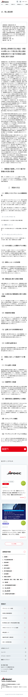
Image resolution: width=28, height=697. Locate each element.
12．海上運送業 (6, 588)
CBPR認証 (4, 618)
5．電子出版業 (6, 568)
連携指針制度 (6, 552)
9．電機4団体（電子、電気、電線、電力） (12, 579)
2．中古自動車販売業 (7, 559)
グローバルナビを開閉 (26, 2)
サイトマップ (4, 671)
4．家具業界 (5, 565)
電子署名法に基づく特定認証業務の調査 (11, 622)
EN (20, 1)
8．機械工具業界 (6, 576)
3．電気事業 (5, 562)
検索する (26, 73)
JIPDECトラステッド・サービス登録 (10, 627)
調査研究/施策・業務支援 (7, 637)
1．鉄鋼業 (4, 557)
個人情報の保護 (4, 665)
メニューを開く (25, 648)
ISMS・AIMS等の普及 (6, 642)
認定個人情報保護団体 (7, 613)
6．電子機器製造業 (7, 571)
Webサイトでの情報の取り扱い (7, 667)
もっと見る (14, 543)
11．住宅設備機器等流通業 (9, 585)
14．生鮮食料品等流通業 (8, 594)
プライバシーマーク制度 (7, 608)
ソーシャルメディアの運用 (6, 669)
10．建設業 (5, 582)
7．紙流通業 (5, 574)
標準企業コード (5, 449)
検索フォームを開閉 (17, 1)
